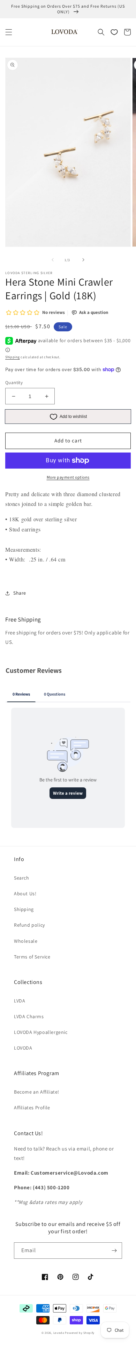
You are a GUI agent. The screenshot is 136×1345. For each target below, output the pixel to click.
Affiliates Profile (32, 1107)
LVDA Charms (29, 1016)
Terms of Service (32, 957)
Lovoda (58, 1333)
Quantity (14, 382)
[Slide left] (52, 259)
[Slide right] (83, 259)
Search (21, 878)
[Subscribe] (114, 1250)
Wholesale (25, 941)
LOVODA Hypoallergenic (41, 1032)
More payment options (68, 477)
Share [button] (19, 593)
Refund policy (29, 925)
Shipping (12, 357)
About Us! (25, 893)
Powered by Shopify (80, 1333)
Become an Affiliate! (36, 1092)
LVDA (19, 1001)
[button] (8, 32)
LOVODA (23, 1048)
